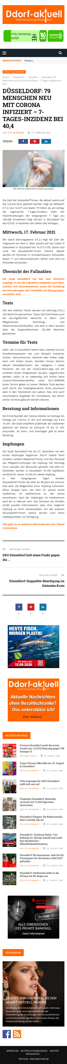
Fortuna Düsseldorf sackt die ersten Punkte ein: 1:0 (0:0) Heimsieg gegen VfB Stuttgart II (42, 748)
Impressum (12, 1050)
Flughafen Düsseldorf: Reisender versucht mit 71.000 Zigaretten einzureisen (38, 802)
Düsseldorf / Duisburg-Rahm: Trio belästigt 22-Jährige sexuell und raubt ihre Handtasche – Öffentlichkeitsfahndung (41, 839)
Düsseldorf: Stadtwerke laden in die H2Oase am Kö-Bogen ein (39, 874)
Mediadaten (32, 1053)
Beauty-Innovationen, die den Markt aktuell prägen (31, 1000)
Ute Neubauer (16, 132)
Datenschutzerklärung (34, 1050)
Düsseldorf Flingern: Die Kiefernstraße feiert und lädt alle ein (41, 818)
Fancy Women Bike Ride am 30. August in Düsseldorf (42, 764)
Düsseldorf (19, 72)
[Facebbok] (7, 1033)
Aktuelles (8, 72)
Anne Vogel (30, 756)
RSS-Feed (23, 1058)
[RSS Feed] (17, 1033)
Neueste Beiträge (16, 735)
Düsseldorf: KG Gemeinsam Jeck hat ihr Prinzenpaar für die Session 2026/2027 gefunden (42, 858)
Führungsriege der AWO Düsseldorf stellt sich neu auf (39, 782)
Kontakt (54, 1050)
